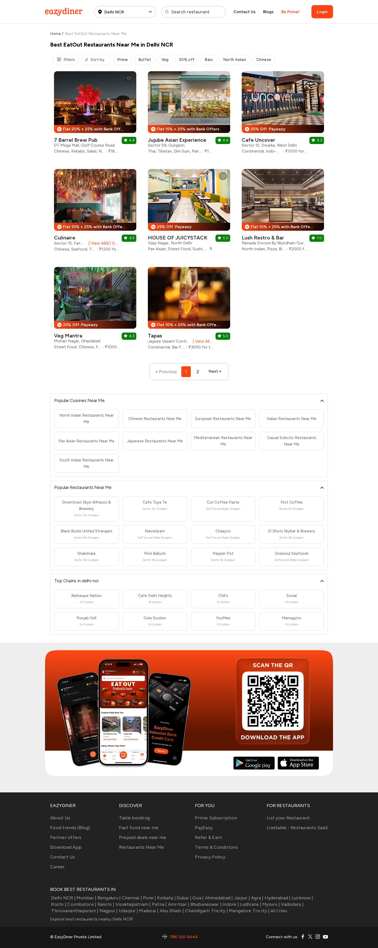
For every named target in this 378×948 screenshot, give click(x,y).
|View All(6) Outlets (103, 243)
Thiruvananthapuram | (74, 911)
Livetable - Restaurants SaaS (297, 827)
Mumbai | (86, 898)
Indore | (230, 904)
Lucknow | (302, 898)
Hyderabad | (278, 898)
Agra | (257, 898)
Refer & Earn (208, 837)
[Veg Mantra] (95, 310)
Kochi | (58, 904)
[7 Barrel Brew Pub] (95, 114)
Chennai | (132, 898)
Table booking (134, 818)
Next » (215, 371)
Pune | (149, 898)
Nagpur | (109, 911)
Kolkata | (166, 898)
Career (57, 867)
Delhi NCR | (63, 898)
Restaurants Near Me (141, 847)
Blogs (268, 11)
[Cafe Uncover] (283, 114)
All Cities (278, 910)
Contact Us (244, 11)
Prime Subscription (216, 818)
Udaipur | (128, 911)
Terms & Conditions (216, 847)
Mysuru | (271, 904)
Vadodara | (292, 904)
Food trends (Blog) (70, 827)
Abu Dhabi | (172, 911)
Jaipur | (242, 898)
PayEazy (204, 827)
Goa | (198, 898)
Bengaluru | (109, 898)
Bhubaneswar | (206, 904)
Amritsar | (179, 904)
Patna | (159, 904)
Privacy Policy (210, 857)
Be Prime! (290, 11)
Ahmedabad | (219, 898)
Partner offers (66, 837)
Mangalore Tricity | (249, 911)
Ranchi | (105, 904)
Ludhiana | (250, 904)
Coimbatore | (81, 904)
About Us (60, 818)
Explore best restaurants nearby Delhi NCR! (91, 919)
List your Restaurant (288, 818)
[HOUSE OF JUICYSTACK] (189, 212)
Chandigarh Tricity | (206, 911)
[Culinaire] (95, 212)
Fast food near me (138, 827)
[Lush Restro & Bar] (283, 212)
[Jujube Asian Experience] (189, 114)
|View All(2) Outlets (202, 341)
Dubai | (184, 898)
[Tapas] (189, 310)
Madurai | (148, 911)
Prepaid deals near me (142, 837)
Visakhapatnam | (133, 904)
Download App (66, 847)
